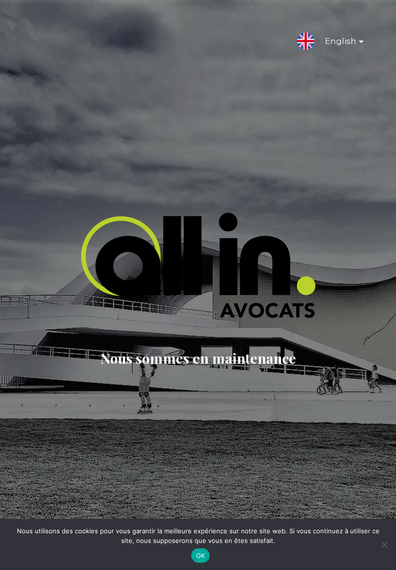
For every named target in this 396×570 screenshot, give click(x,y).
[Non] (384, 544)
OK (200, 555)
